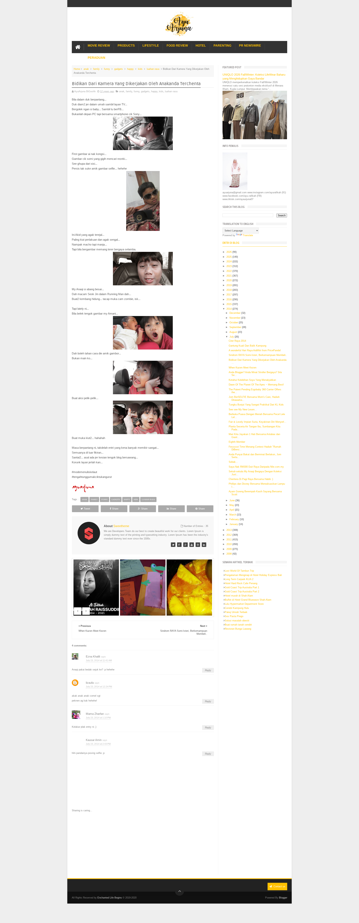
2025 (229, 256)
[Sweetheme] (173, 544)
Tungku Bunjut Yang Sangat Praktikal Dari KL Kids (256, 404)
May (232, 505)
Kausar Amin (94, 740)
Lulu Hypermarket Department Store (244, 603)
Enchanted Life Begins (109, 897)
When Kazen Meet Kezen (242, 367)
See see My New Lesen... (243, 409)
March (233, 514)
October (234, 322)
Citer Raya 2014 (237, 340)
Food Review (177, 45)
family (96, 69)
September (235, 327)
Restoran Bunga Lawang (238, 628)
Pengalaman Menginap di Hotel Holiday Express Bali (253, 575)
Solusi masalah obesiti (237, 620)
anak (86, 69)
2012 (229, 534)
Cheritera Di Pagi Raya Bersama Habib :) (251, 479)
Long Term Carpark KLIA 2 (239, 579)
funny (107, 69)
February (234, 519)
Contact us (279, 886)
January (234, 524)
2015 (229, 304)
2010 (229, 544)
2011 (229, 539)
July (232, 336)
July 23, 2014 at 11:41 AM (99, 660)
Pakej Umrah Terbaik (236, 612)
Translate (248, 235)
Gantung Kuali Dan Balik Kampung (247, 345)
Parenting (222, 45)
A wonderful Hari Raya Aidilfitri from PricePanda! (255, 350)
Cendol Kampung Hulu (237, 608)
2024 (229, 261)
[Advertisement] (143, 843)
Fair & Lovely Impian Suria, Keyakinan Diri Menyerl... (257, 421)
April (232, 509)
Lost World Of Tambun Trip (239, 570)
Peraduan (96, 57)
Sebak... (233, 461)
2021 (229, 275)
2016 (229, 299)
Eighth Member (237, 441)
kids (140, 69)
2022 (229, 271)
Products (126, 45)
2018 (229, 290)
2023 (229, 266)
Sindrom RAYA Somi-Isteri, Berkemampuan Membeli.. (258, 355)
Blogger (283, 897)
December (235, 313)
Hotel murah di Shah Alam (239, 595)
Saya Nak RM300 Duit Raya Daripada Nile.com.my (256, 466)
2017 (229, 294)
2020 (229, 280)
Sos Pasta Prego (234, 616)
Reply (208, 670)
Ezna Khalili (93, 656)
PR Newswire (250, 45)
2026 (229, 252)
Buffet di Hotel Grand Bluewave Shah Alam (248, 599)
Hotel (201, 45)
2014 (229, 308)
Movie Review (99, 45)
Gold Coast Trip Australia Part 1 (242, 587)
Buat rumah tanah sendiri (238, 624)
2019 (229, 285)
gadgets (118, 69)
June (232, 500)
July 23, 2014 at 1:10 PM (98, 717)
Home (77, 69)
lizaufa (90, 682)
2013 (229, 530)
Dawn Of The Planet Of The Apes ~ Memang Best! (256, 384)
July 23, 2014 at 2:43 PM (98, 744)
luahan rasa (153, 69)
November (235, 317)
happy (130, 69)
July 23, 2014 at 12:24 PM (99, 686)
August (233, 332)
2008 (229, 553)
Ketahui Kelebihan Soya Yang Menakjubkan (252, 380)
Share (115, 508)
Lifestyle (150, 45)
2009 (229, 549)
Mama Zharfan (95, 713)
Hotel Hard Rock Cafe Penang (241, 583)
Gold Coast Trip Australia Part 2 (242, 591)
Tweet (87, 508)
